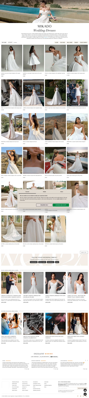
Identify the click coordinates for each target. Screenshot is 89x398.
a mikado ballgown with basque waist (76, 73)
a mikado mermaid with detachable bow (32, 175)
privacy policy (64, 391)
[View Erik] (11, 160)
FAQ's (34, 386)
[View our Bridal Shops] (80, 3)
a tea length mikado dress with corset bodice (32, 74)
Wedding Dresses (15, 381)
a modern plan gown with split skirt (9, 209)
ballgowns (46, 37)
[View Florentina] (77, 194)
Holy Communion (15, 386)
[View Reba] (11, 92)
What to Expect (25, 390)
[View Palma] (55, 58)
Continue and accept (60, 205)
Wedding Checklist (36, 390)
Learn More (3, 302)
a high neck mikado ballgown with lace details (55, 107)
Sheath (76, 42)
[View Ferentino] (77, 126)
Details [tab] (44, 191)
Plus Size (62, 42)
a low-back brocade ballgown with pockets (76, 210)
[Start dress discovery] (85, 390)
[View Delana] (33, 228)
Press (45, 383)
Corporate (46, 381)
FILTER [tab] (4, 42)
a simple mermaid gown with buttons (54, 243)
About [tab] (61, 191)
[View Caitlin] (11, 58)
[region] (44, 365)
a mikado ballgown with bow (30, 141)
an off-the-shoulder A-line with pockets (53, 175)
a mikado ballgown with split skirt (10, 141)
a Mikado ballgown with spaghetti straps (32, 107)
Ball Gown (69, 42)
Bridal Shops (42, 262)
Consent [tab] (27, 191)
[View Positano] (11, 126)
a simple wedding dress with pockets (10, 243)
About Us (24, 388)
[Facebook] (78, 396)
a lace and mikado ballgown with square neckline (10, 74)
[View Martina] (33, 58)
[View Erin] (55, 160)
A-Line (56, 42)
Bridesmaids (51, 262)
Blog (57, 262)
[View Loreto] (77, 58)
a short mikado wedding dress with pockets (33, 243)
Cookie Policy (25, 383)
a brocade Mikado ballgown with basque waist (11, 107)
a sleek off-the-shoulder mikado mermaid (32, 209)
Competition (35, 381)
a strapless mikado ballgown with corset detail (11, 175)
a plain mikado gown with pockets (74, 175)
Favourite (83, 3)
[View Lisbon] (33, 92)
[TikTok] (80, 396)
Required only (44, 205)
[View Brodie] (33, 160)
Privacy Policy (24, 381)
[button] (85, 360)
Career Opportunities (37, 385)
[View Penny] (55, 92)
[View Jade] (77, 160)
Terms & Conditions (26, 385)
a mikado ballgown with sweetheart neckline (55, 73)
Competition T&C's (36, 383)
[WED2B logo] (10, 3)
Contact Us (24, 386)
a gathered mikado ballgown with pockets (54, 141)
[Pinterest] (83, 396)
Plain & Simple (83, 42)
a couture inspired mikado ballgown (76, 141)
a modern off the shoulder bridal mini (76, 107)
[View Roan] (33, 126)
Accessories (34, 262)
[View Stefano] (55, 228)
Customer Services (36, 388)
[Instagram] (86, 396)
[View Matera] (11, 228)
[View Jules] (55, 126)
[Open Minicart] (86, 3)
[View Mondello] (77, 92)
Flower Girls (14, 385)
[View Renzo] (11, 194)
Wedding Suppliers (48, 385)
